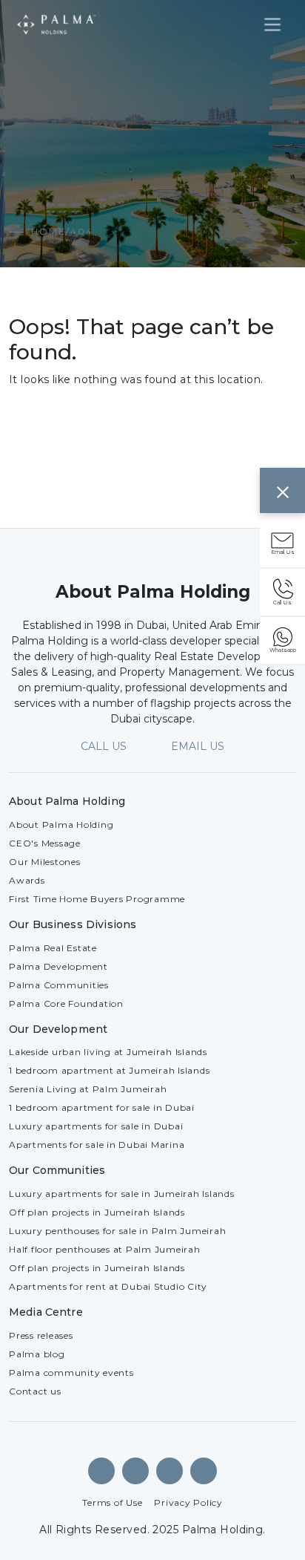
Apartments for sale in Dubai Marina (96, 1144)
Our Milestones (45, 861)
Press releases (41, 1335)
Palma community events (71, 1372)
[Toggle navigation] (272, 24)
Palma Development (58, 966)
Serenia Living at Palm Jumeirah (88, 1088)
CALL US (104, 746)
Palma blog (37, 1354)
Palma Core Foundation (66, 1003)
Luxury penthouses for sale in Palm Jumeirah (117, 1230)
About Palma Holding (61, 824)
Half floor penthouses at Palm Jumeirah (105, 1249)
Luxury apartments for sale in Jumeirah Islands (122, 1193)
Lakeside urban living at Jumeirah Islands (108, 1051)
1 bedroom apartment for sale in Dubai (102, 1107)
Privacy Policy (188, 1502)
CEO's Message (45, 843)
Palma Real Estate (53, 947)
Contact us (35, 1391)
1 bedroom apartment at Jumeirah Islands (109, 1070)
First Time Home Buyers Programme (97, 898)
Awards (27, 880)
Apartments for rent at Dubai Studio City (108, 1286)
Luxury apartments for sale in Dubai (96, 1126)
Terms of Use (112, 1502)
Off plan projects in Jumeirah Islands (97, 1212)
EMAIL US (197, 746)
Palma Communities (59, 984)
